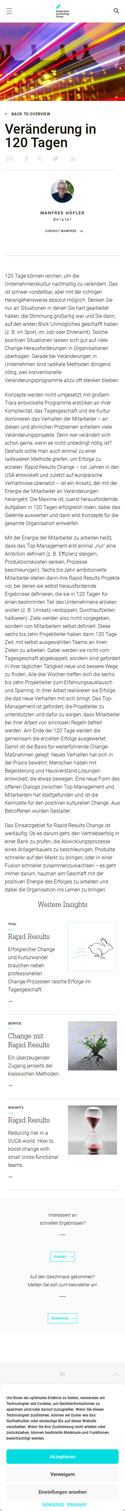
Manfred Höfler (62, 213)
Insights (15, 1107)
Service (15, 1023)
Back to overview (30, 114)
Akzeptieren (62, 1457)
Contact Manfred (61, 231)
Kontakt (60, 1257)
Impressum (76, 1504)
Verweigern (62, 1474)
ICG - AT (62, 11)
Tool (12, 924)
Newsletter (60, 1318)
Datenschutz (53, 1504)
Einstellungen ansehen (62, 1492)
